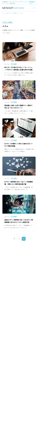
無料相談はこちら (32, 2)
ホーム (4, 13)
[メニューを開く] (34, 8)
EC (8, 13)
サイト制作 (13, 13)
